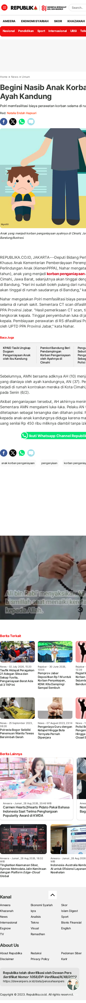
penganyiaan (49, 463)
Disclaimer (7, 959)
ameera (9, 21)
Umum (26, 76)
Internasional (57, 31)
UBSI (73, 31)
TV (2, 934)
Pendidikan (26, 31)
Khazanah (6, 911)
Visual (35, 928)
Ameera (5, 905)
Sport (41, 31)
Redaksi (36, 953)
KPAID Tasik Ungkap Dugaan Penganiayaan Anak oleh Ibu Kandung (16, 353)
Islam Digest (69, 911)
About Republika (11, 953)
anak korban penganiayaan (18, 463)
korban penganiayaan (66, 274)
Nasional (9, 31)
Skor (64, 905)
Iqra (33, 911)
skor (58, 21)
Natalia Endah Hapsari (21, 113)
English (66, 928)
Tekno (35, 922)
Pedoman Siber (71, 953)
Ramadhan (38, 934)
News (14, 76)
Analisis (36, 916)
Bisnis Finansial (71, 922)
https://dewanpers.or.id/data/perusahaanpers (33, 981)
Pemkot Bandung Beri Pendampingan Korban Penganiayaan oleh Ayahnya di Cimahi (55, 355)
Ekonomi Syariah (35, 21)
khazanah (76, 21)
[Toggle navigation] (4, 7)
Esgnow (5, 928)
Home (4, 76)
